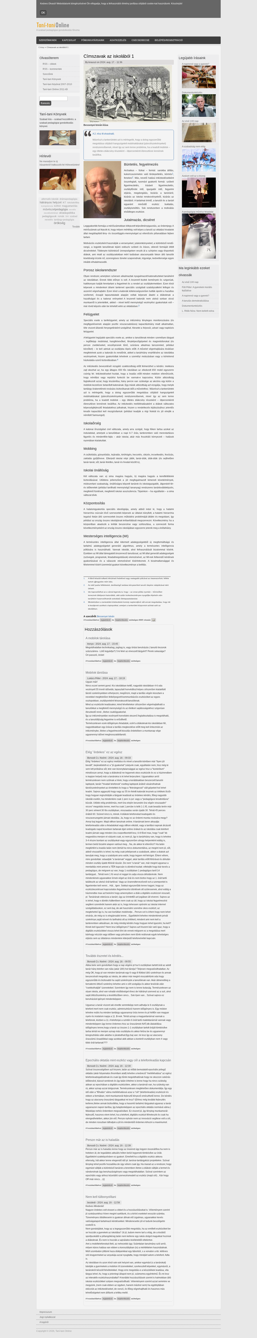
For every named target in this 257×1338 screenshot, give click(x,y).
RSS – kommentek (52, 69)
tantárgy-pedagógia (64, 219)
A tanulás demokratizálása (195, 300)
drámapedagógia (68, 199)
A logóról (44, 1322)
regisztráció (105, 620)
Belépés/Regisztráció (169, 40)
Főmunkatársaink (92, 40)
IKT (64, 202)
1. (84, 578)
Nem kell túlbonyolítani (101, 1196)
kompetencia (47, 206)
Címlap (41, 47)
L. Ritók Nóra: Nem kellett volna (198, 311)
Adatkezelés (118, 40)
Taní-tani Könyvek (52, 79)
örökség (59, 223)
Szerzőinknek (48, 40)
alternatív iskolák (50, 199)
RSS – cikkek (49, 64)
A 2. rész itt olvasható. (104, 133)
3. (84, 592)
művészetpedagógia (55, 209)
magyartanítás (70, 206)
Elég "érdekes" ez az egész (104, 752)
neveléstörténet (51, 213)
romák (61, 216)
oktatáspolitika (67, 212)
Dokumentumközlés (192, 92)
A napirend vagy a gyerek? (195, 64)
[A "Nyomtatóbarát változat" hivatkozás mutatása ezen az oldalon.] (153, 620)
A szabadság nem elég (193, 146)
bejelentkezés (122, 620)
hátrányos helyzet (51, 202)
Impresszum (46, 1312)
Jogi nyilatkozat (47, 1317)
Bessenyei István (105, 616)
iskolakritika (73, 202)
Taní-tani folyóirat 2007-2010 (57, 84)
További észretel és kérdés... (104, 955)
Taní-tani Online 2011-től (55, 89)
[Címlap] (57, 26)
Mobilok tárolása (97, 672)
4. (84, 602)
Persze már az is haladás (102, 1139)
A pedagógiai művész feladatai (197, 211)
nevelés (72, 209)
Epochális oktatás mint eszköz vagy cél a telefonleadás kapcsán (128, 1060)
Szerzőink (48, 74)
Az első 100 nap (190, 121)
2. (84, 585)
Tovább (76, 226)
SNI (67, 216)
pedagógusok (49, 216)
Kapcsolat (69, 40)
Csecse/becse (140, 40)
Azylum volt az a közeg (193, 176)
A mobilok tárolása (98, 638)
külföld (57, 206)
